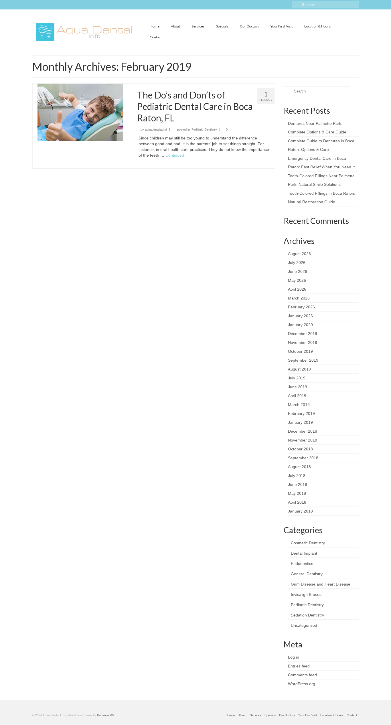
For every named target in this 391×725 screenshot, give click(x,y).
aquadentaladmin (156, 129)
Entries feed (299, 666)
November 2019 (302, 342)
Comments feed (302, 675)
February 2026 (301, 307)
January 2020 (300, 324)
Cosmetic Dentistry (308, 543)
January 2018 (300, 511)
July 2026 (296, 262)
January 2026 (300, 316)
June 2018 (297, 484)
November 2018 (302, 440)
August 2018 (299, 466)
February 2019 (301, 413)
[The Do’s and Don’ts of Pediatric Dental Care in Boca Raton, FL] (80, 112)
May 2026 (297, 280)
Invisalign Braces (306, 594)
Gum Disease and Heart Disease (320, 584)
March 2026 (299, 298)
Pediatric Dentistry (204, 129)
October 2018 (300, 449)
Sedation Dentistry (307, 615)
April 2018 (297, 502)
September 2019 (303, 360)
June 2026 (297, 271)
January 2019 (300, 422)
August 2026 (299, 253)
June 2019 (297, 387)
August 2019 (299, 369)
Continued (174, 155)
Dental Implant (304, 553)
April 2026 (297, 289)
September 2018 (303, 458)
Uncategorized (304, 625)
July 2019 (296, 378)
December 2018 (302, 431)
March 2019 (299, 404)
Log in (293, 657)
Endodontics (302, 563)
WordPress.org (301, 683)
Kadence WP (105, 715)
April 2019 (297, 395)
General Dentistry (307, 574)
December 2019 (302, 333)
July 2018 (296, 475)
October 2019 (300, 351)
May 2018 (297, 493)
